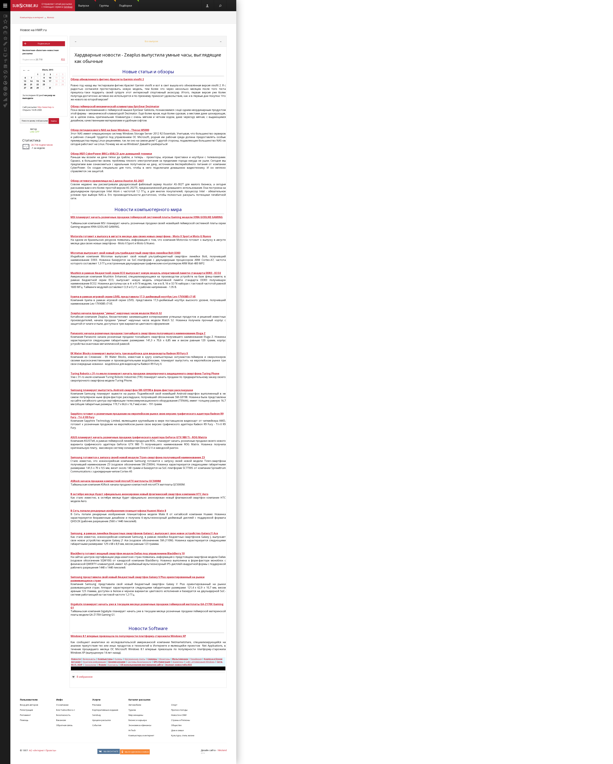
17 (50, 81)
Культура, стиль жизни (182, 735)
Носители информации (94, 661)
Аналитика (177, 661)
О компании (62, 704)
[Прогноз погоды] (5, 77)
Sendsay (96, 715)
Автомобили (135, 704)
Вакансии (61, 720)
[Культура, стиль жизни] (5, 60)
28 (31, 87)
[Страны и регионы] (5, 88)
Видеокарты (89, 658)
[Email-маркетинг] (5, 105)
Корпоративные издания (105, 709)
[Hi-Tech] (5, 49)
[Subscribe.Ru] (25, 5)
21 (31, 84)
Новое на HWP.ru (33, 30)
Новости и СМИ (178, 715)
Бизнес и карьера (138, 720)
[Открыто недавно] (5, 21)
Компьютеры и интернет (31, 17)
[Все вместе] (5, 16)
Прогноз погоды (179, 709)
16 (44, 81)
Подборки (125, 5)
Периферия (196, 658)
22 (37, 84)
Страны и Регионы (180, 720)
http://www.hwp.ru (46, 107)
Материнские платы (135, 658)
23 (44, 84)
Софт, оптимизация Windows (200, 661)
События (96, 725)
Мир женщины (136, 715)
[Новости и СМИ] (5, 66)
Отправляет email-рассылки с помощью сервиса (57, 5)
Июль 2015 (48, 69)
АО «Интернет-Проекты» (42, 750)
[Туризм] (5, 94)
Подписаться (44, 43)
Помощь (24, 720)
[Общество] (5, 71)
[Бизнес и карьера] (5, 32)
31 (50, 87)
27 (25, 87)
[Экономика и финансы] (5, 99)
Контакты (113, 664)
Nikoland (222, 750)
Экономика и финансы (140, 725)
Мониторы (164, 658)
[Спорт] (5, 83)
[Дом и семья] (5, 38)
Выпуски (83, 5)
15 (37, 81)
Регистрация (26, 709)
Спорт (174, 704)
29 (37, 87)
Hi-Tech (132, 730)
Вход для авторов (29, 704)
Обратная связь (64, 725)
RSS (63, 59)
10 (50, 77)
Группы (104, 5)
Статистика (31, 140)
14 (31, 81)
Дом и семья (177, 730)
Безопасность (63, 715)
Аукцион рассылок (101, 720)
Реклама (96, 704)
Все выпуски (151, 41)
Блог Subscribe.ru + (66, 709)
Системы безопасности (139, 661)
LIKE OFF (34, 131)
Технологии (90, 664)
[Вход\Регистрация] (207, 5)
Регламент (25, 715)
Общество (176, 725)
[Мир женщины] (5, 43)
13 (25, 81)
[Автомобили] (5, 27)
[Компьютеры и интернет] (5, 55)
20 (25, 84)
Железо (50, 17)
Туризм (132, 709)
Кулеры (118, 658)
